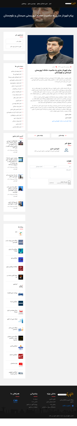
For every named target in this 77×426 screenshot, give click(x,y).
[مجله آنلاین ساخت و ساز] (20, 277)
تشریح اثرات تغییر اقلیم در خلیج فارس (12, 203)
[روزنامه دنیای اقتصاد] (20, 294)
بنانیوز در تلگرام (66, 406)
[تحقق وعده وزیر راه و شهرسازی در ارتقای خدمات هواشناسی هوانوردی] (20, 188)
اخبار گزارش (18, 101)
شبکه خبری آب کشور (12, 319)
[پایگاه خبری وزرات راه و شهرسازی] (20, 242)
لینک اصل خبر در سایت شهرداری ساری (61, 121)
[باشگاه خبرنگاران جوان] (20, 268)
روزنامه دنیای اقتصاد (12, 293)
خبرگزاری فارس (13, 346)
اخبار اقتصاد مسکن (16, 92)
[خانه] (20, 233)
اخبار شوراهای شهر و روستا (14, 77)
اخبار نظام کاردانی (17, 127)
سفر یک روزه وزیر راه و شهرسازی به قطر (11, 176)
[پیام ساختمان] (20, 365)
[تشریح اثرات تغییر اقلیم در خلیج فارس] (20, 204)
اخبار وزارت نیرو (17, 118)
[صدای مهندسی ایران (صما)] (20, 312)
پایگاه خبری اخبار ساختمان (13, 328)
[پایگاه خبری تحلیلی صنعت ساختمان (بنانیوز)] (20, 338)
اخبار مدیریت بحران (16, 86)
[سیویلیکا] (15, 401)
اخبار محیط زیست (16, 95)
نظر (53, 67)
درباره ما (35, 399)
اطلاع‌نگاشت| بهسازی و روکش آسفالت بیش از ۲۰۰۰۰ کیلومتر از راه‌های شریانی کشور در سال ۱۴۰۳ (11, 144)
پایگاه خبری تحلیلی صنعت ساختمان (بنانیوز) (12, 338)
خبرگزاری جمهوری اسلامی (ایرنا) (13, 373)
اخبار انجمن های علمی (15, 109)
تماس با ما (34, 402)
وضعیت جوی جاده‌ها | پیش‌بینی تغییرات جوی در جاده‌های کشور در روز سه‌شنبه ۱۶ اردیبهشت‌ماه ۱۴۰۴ (11, 161)
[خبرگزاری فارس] (20, 347)
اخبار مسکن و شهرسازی (15, 80)
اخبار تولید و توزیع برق (15, 83)
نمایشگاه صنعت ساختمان (48, 407)
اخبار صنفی (18, 124)
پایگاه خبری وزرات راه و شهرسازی (11, 241)
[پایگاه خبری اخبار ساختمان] (20, 329)
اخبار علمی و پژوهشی (16, 115)
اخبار (37, 20)
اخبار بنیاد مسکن (17, 106)
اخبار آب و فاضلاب (16, 89)
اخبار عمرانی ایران (50, 402)
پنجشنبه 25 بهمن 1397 (63, 67)
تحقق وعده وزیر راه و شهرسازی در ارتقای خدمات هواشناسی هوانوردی (12, 189)
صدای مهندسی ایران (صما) (12, 311)
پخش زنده (52, 404)
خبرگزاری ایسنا (13, 302)
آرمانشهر (15, 284)
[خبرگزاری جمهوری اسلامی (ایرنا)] (20, 374)
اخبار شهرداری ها (17, 74)
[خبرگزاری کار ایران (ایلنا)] (20, 251)
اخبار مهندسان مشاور (16, 71)
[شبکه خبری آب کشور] (20, 321)
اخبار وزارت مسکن (17, 121)
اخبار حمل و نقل (17, 98)
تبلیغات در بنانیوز (33, 407)
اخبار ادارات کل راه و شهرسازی (14, 112)
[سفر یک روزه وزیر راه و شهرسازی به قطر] (20, 177)
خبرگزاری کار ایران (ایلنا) (13, 250)
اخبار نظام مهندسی (16, 103)
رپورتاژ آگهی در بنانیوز (32, 404)
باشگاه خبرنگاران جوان (11, 267)
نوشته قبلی (61, 135)
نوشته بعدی (40, 135)
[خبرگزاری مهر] (20, 260)
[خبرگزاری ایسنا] (20, 303)
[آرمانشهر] (20, 286)
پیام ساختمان (14, 363)
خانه (41, 20)
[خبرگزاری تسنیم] (20, 356)
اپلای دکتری (52, 399)
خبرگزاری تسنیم (13, 355)
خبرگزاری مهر (14, 258)
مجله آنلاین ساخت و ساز (12, 276)
